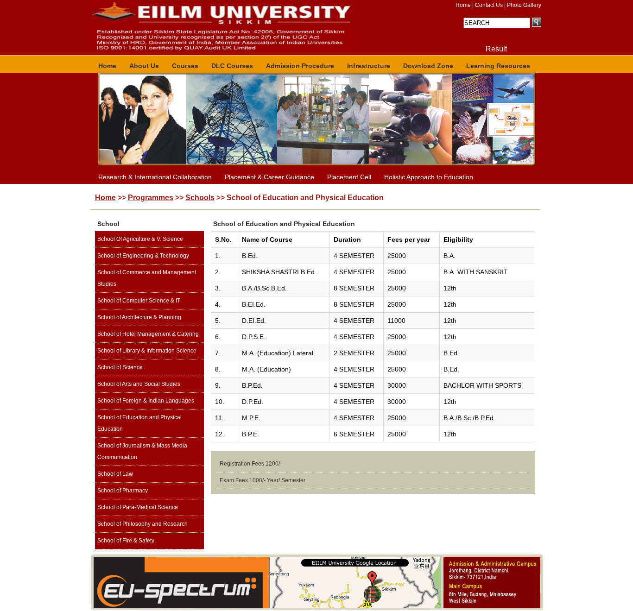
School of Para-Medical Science (137, 507)
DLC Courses (232, 65)
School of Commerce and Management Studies (146, 278)
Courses (185, 65)
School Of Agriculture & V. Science (140, 239)
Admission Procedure (300, 65)
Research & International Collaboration (155, 177)
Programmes (150, 198)
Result (496, 49)
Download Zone (428, 65)
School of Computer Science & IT (138, 300)
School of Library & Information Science (146, 350)
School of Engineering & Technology (143, 255)
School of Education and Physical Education (139, 423)
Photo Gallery (524, 5)
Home (463, 5)
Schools (200, 198)
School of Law (115, 474)
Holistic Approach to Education (428, 177)
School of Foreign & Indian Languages (145, 400)
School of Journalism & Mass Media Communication (142, 451)
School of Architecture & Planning (139, 317)
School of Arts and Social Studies (138, 384)
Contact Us (489, 5)
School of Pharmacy (122, 490)
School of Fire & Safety (125, 540)
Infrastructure (368, 65)
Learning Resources (498, 65)
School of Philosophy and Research (142, 524)
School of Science (120, 367)
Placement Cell (349, 177)
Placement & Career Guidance (269, 177)
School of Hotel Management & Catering (148, 334)
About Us (144, 65)
